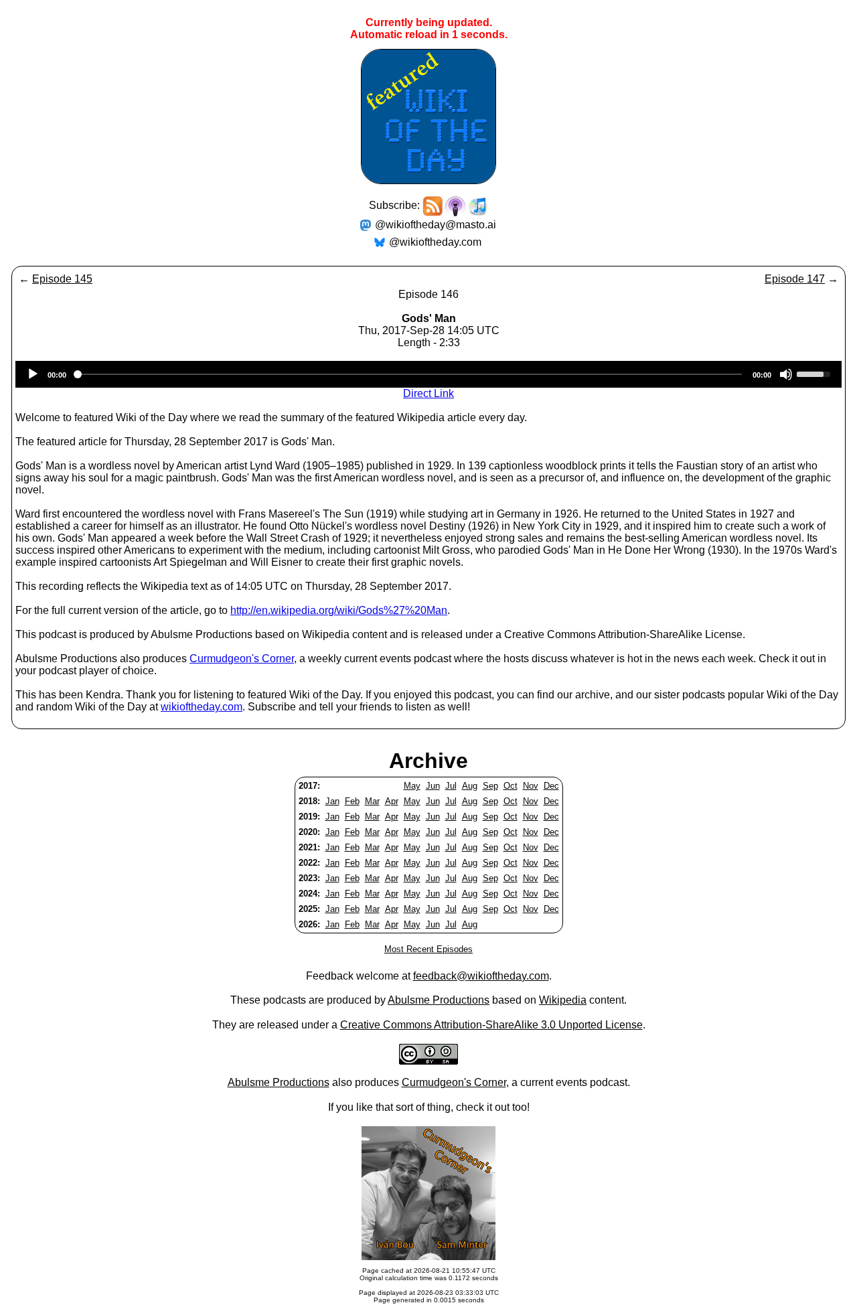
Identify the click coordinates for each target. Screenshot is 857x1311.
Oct (510, 786)
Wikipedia (563, 1000)
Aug (469, 786)
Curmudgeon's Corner (241, 658)
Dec (551, 786)
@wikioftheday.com (435, 242)
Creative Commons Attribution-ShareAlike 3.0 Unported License (491, 1024)
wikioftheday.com (201, 706)
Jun (433, 786)
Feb (352, 801)
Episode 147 (795, 279)
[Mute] (786, 374)
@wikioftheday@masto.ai (435, 224)
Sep (490, 786)
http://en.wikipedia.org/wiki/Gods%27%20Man (338, 610)
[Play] (33, 374)
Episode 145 (62, 279)
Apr (391, 801)
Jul (451, 786)
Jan (332, 801)
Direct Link (428, 393)
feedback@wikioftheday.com (481, 976)
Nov (530, 786)
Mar (372, 801)
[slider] (815, 373)
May (412, 786)
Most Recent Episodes (428, 949)
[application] (428, 374)
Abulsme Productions (438, 1000)
